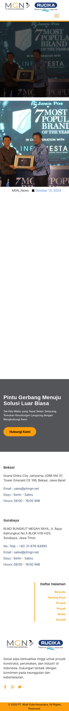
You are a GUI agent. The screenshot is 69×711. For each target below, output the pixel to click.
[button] (56, 15)
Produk (61, 603)
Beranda (60, 591)
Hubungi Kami (19, 432)
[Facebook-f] (5, 687)
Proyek (61, 608)
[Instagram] (12, 687)
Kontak (61, 619)
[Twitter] (19, 687)
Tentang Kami (57, 597)
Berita (62, 614)
